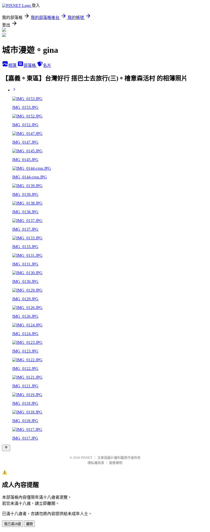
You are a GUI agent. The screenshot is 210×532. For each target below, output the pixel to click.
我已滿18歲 (12, 524)
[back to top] (6, 448)
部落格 (30, 65)
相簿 (12, 65)
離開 (29, 524)
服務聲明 (115, 463)
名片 (47, 65)
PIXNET (86, 458)
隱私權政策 (96, 463)
